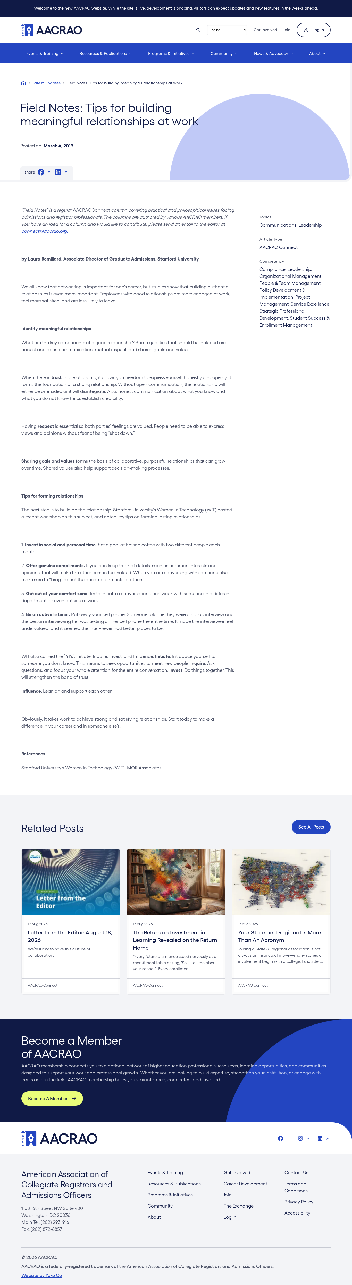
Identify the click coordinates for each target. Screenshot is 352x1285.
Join (286, 29)
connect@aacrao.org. (44, 231)
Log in (318, 29)
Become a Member (48, 1098)
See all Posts (311, 827)
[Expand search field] (198, 30)
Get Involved (265, 29)
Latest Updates (46, 83)
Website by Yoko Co (41, 1275)
